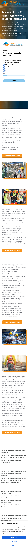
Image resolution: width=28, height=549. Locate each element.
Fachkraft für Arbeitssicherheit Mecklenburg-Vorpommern (11, 482)
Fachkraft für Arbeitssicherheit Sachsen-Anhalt (11, 519)
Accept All (14, 537)
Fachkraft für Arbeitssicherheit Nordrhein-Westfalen (11, 497)
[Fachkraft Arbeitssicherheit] (14, 3)
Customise (14, 541)
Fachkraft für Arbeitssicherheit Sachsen (14, 516)
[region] (14, 535)
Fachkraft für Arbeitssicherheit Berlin (13, 458)
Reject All (14, 545)
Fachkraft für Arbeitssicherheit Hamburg (11, 474)
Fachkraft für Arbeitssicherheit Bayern (13, 455)
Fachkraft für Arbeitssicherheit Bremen (13, 471)
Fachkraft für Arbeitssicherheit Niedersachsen (11, 492)
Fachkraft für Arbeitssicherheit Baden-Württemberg (13, 451)
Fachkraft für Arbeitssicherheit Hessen (13, 478)
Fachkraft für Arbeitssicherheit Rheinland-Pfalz (11, 501)
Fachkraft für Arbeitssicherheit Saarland (11, 506)
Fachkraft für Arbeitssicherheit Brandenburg (11, 461)
